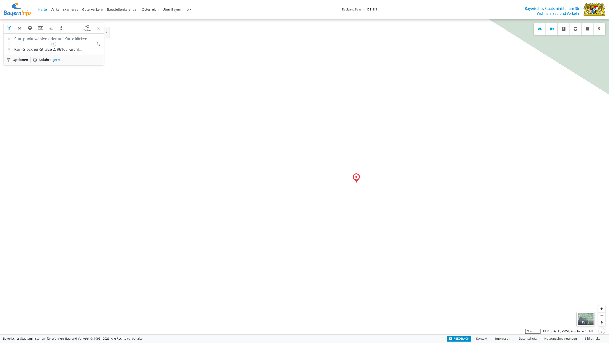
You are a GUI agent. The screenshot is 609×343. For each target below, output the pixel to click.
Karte (42, 9)
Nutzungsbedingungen (560, 338)
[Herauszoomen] (601, 315)
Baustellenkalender (122, 9)
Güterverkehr (92, 9)
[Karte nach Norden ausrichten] (601, 322)
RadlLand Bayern (353, 9)
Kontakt (481, 338)
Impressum (503, 338)
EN (375, 9)
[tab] (539, 29)
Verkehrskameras (64, 9)
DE (369, 9)
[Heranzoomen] (601, 308)
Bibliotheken (593, 338)
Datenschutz (528, 338)
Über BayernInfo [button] (175, 9)
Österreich (150, 9)
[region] (304, 176)
